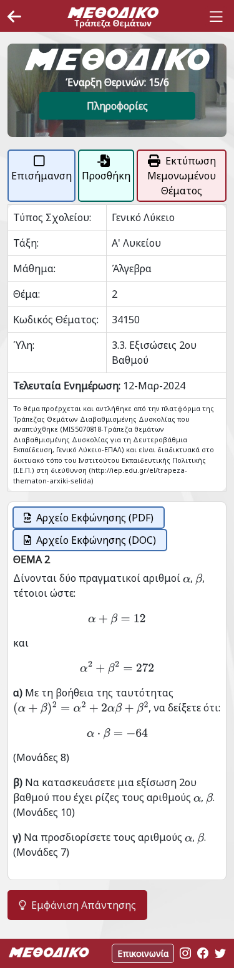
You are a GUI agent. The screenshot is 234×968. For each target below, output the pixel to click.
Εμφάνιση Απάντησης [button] (83, 905)
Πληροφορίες (117, 106)
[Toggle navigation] (216, 16)
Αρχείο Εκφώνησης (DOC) (96, 540)
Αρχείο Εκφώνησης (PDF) (95, 517)
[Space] (113, 17)
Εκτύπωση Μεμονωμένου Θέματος (181, 175)
